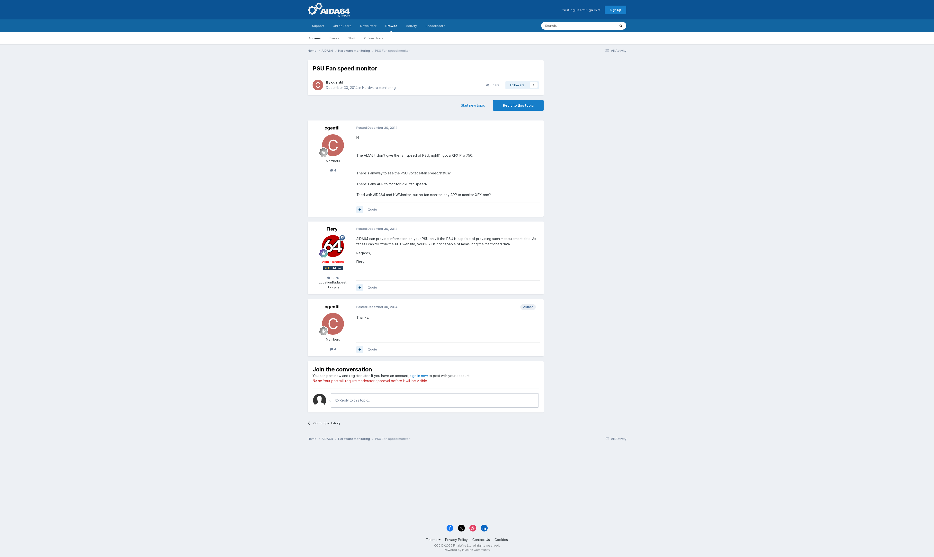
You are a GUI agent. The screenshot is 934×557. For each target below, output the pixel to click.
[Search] (621, 26)
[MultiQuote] (359, 209)
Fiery (332, 228)
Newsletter (368, 26)
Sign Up (615, 10)
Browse (391, 26)
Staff (351, 38)
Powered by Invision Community (467, 550)
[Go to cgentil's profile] (318, 85)
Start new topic (473, 105)
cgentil (337, 82)
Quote (372, 209)
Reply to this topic (518, 105)
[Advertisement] (587, 92)
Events (335, 38)
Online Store (342, 26)
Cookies (501, 540)
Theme (432, 540)
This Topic (601, 25)
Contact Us (481, 540)
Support (318, 26)
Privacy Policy (456, 540)
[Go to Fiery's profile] (333, 246)
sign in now (419, 376)
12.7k (334, 278)
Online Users (374, 38)
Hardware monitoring (379, 88)
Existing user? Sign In (579, 10)
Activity (411, 26)
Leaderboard (435, 26)
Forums (314, 38)
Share (494, 85)
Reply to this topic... (354, 400)
